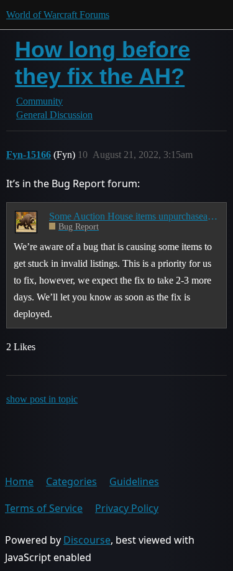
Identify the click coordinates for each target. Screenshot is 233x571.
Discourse (87, 540)
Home (19, 481)
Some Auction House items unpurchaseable (133, 216)
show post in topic (42, 399)
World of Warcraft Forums (57, 14)
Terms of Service (44, 508)
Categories (71, 481)
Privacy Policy (126, 508)
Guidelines (134, 481)
